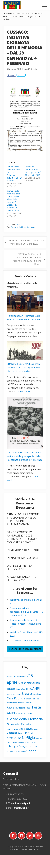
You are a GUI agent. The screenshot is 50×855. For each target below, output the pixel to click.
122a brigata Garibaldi (29, 682)
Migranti (29, 732)
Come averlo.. (25, 391)
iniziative (26, 729)
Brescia (27, 693)
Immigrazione (13, 728)
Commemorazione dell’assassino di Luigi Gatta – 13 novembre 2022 (26, 612)
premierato (34, 746)
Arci (19, 694)
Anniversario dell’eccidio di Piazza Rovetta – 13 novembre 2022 (25, 624)
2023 (18, 688)
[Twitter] (30, 835)
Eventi (18, 224)
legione (35, 729)
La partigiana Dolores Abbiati (25, 640)
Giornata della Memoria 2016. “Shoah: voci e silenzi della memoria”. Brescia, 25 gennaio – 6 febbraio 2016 (13, 201)
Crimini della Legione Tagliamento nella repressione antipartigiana (23, 519)
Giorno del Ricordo (19, 724)
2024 (24, 688)
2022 (13, 689)
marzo (22, 733)
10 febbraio (11, 676)
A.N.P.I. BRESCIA (28, 846)
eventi (29, 702)
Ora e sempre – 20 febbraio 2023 (19, 567)
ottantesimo (19, 743)
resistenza (21, 751)
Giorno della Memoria (20, 227)
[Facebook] (14, 835)
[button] (44, 5)
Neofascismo (14, 738)
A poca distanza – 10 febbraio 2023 (21, 578)
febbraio (23, 707)
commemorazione (31, 699)
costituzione (12, 703)
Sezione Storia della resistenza (25, 648)
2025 (29, 689)
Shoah (32, 227)
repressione (11, 752)
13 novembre (22, 676)
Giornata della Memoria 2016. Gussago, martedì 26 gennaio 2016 (33, 170)
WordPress (35, 849)
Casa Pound (15, 698)
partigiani (29, 742)
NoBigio (28, 737)
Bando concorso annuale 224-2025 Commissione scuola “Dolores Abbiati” (22, 537)
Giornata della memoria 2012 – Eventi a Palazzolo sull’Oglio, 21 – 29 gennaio (14, 173)
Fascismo (13, 707)
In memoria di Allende (23, 550)
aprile (15, 694)
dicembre (22, 703)
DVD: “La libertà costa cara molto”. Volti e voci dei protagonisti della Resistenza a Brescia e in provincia (24, 456)
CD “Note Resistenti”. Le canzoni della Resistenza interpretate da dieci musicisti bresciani (23, 367)
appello (9, 694)
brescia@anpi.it (21, 807)
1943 (9, 689)
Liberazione (13, 732)
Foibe (19, 713)
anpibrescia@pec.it (21, 803)
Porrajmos (24, 746)
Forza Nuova (28, 713)
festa (29, 708)
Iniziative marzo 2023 (22, 558)
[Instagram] (22, 835)
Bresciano (36, 694)
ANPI (36, 688)
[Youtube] (39, 835)
